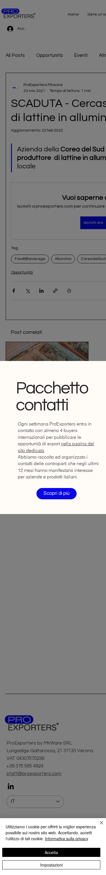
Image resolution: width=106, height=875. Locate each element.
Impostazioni (51, 865)
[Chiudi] (98, 826)
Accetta (51, 852)
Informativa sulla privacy (66, 838)
